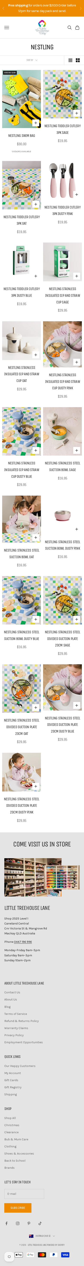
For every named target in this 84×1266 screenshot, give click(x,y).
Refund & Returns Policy (21, 1021)
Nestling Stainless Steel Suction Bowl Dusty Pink (62, 545)
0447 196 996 (23, 942)
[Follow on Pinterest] (29, 1223)
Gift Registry (13, 1087)
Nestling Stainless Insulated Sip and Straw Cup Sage (62, 295)
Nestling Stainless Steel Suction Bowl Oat (21, 553)
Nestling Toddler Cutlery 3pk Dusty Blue (21, 292)
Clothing (10, 1146)
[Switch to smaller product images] (78, 60)
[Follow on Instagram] (18, 1223)
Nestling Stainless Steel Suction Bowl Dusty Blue (21, 635)
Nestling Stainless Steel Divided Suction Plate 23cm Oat (21, 727)
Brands (9, 1168)
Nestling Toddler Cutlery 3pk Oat (21, 220)
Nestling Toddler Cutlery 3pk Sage (62, 129)
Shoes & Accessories (19, 1153)
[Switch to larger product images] (70, 60)
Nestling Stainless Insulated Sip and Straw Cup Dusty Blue (21, 470)
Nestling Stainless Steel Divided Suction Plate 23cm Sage (62, 639)
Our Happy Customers (20, 1066)
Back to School (14, 1160)
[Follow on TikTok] (40, 1223)
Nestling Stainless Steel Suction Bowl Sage (62, 466)
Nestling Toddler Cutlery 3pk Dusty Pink (62, 210)
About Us (10, 999)
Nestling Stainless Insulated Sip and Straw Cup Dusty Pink (62, 381)
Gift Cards (11, 1080)
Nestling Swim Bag (21, 135)
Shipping (10, 1094)
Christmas (11, 1125)
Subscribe (18, 1207)
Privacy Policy (14, 1035)
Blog (7, 1007)
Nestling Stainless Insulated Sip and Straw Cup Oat (21, 374)
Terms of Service (15, 1014)
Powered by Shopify (55, 1245)
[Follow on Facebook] (6, 1223)
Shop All (10, 1118)
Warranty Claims (16, 1028)
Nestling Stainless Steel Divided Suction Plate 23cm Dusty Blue (62, 725)
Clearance (11, 1132)
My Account (12, 1073)
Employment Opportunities (23, 1042)
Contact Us (12, 992)
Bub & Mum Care (16, 1139)
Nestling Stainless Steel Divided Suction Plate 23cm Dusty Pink (21, 806)
